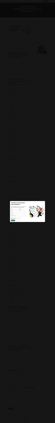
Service (12, 211)
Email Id (12, 214)
